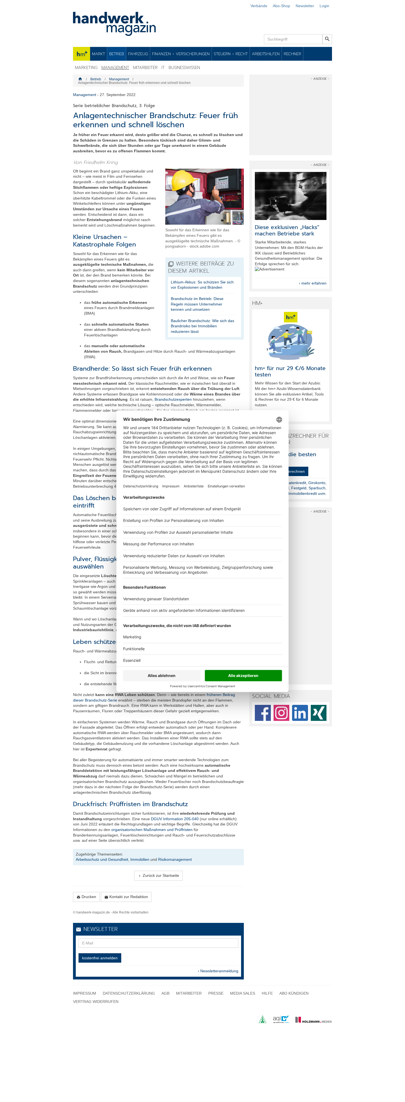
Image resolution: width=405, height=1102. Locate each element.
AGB (165, 993)
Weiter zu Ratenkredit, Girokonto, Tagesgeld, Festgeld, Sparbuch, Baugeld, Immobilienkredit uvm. (297, 488)
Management (115, 68)
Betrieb (116, 54)
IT (163, 68)
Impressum (84, 993)
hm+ (81, 54)
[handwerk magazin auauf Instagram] (282, 713)
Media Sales (242, 993)
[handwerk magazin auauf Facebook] (263, 713)
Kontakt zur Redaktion (126, 896)
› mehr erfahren (312, 283)
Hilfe (267, 993)
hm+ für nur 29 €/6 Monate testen (290, 371)
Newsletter (305, 6)
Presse (215, 993)
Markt (98, 54)
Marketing (86, 68)
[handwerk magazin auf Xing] (319, 713)
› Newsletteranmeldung (218, 971)
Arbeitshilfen (266, 54)
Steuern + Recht (231, 54)
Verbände (258, 6)
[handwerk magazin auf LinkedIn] (300, 713)
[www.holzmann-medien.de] (311, 1021)
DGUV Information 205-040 (175, 819)
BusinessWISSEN (184, 68)
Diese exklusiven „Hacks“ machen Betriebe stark (287, 230)
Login (324, 6)
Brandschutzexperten (173, 399)
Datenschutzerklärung (129, 993)
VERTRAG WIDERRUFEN (95, 1001)
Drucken (86, 896)
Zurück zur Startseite (158, 875)
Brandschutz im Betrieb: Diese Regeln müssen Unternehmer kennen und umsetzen (197, 304)
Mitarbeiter (145, 68)
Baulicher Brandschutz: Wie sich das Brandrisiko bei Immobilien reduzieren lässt (202, 326)
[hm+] (290, 336)
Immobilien (139, 859)
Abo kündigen (294, 993)
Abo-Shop (281, 6)
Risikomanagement (175, 859)
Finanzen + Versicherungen (181, 54)
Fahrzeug (138, 54)
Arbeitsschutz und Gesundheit (102, 859)
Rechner (292, 54)
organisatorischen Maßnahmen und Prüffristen (152, 829)
